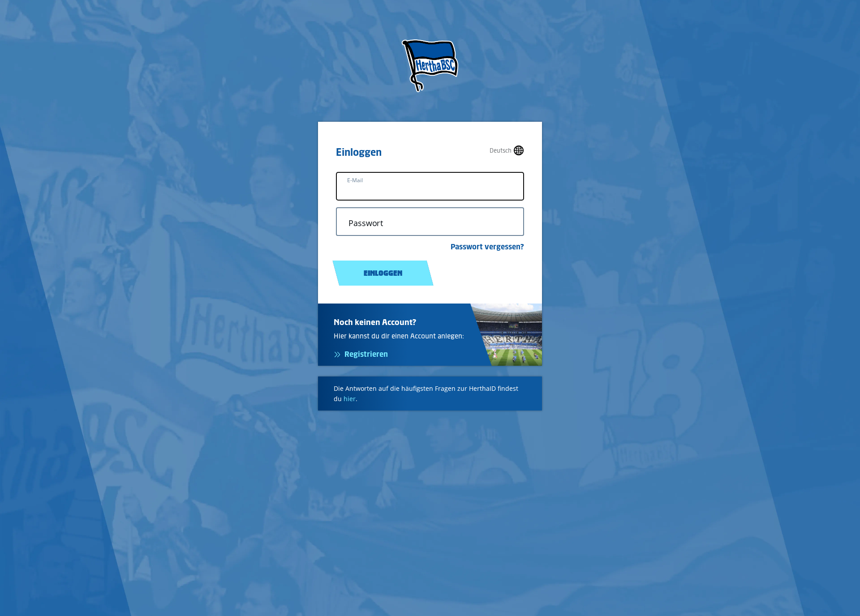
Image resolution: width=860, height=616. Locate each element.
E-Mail (355, 180)
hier (350, 398)
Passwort (365, 223)
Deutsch (501, 150)
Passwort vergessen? (487, 247)
